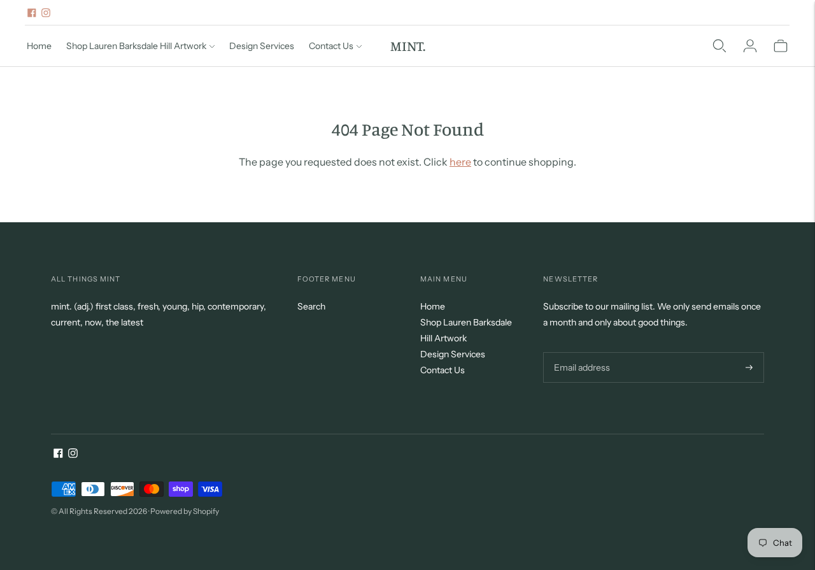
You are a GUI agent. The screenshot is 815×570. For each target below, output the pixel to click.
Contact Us (331, 46)
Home (39, 46)
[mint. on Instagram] (45, 12)
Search (311, 306)
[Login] (750, 46)
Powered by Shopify (184, 511)
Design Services (261, 46)
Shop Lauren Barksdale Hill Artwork (136, 46)
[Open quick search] (719, 46)
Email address (580, 352)
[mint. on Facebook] (31, 12)
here (460, 161)
